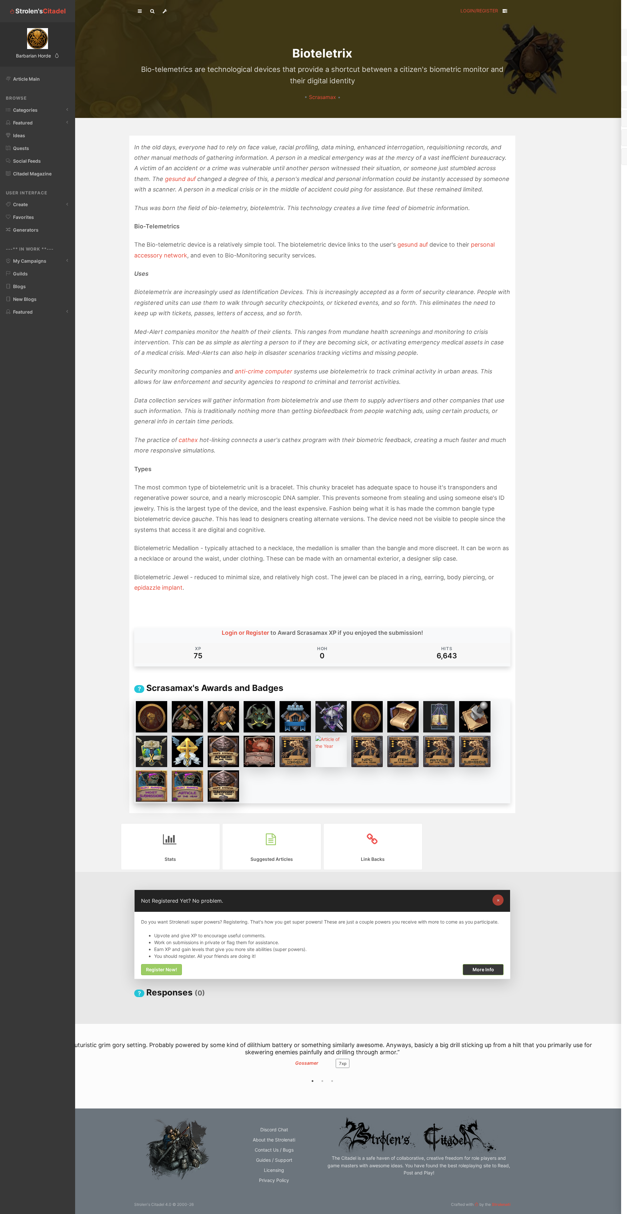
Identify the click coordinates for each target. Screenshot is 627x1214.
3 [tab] (332, 1081)
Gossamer (306, 1063)
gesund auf (180, 178)
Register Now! (161, 970)
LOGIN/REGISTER (479, 10)
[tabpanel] (322, 1058)
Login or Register (245, 632)
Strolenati (501, 1204)
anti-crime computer (263, 371)
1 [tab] (312, 1081)
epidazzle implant (158, 587)
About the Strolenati (274, 1139)
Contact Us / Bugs (274, 1150)
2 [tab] (322, 1081)
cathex (188, 439)
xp (342, 1063)
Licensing (274, 1170)
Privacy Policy (274, 1180)
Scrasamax (323, 97)
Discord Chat (274, 1129)
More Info (483, 970)
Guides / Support (274, 1160)
